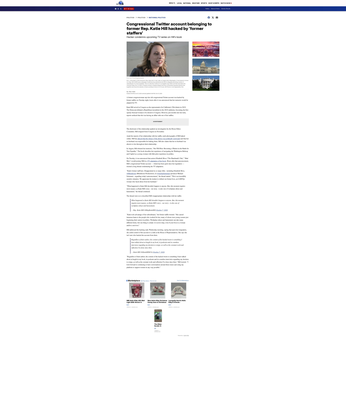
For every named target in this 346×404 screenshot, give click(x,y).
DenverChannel (121, 9)
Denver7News (116, 9)
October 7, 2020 (162, 210)
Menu (171, 3)
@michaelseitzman (163, 173)
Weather (196, 3)
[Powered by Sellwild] (186, 335)
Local (179, 3)
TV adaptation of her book (157, 161)
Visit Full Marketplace (183, 280)
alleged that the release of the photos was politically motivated (159, 138)
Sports (204, 3)
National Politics (215, 9)
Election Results (225, 9)
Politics (207, 9)
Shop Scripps (213, 3)
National (187, 3)
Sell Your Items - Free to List (148, 281)
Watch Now (226, 3)
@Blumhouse (131, 173)
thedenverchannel (119, 9)
